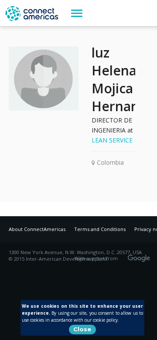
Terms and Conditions (100, 229)
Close (82, 329)
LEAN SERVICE (112, 140)
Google (140, 255)
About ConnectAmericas (37, 229)
